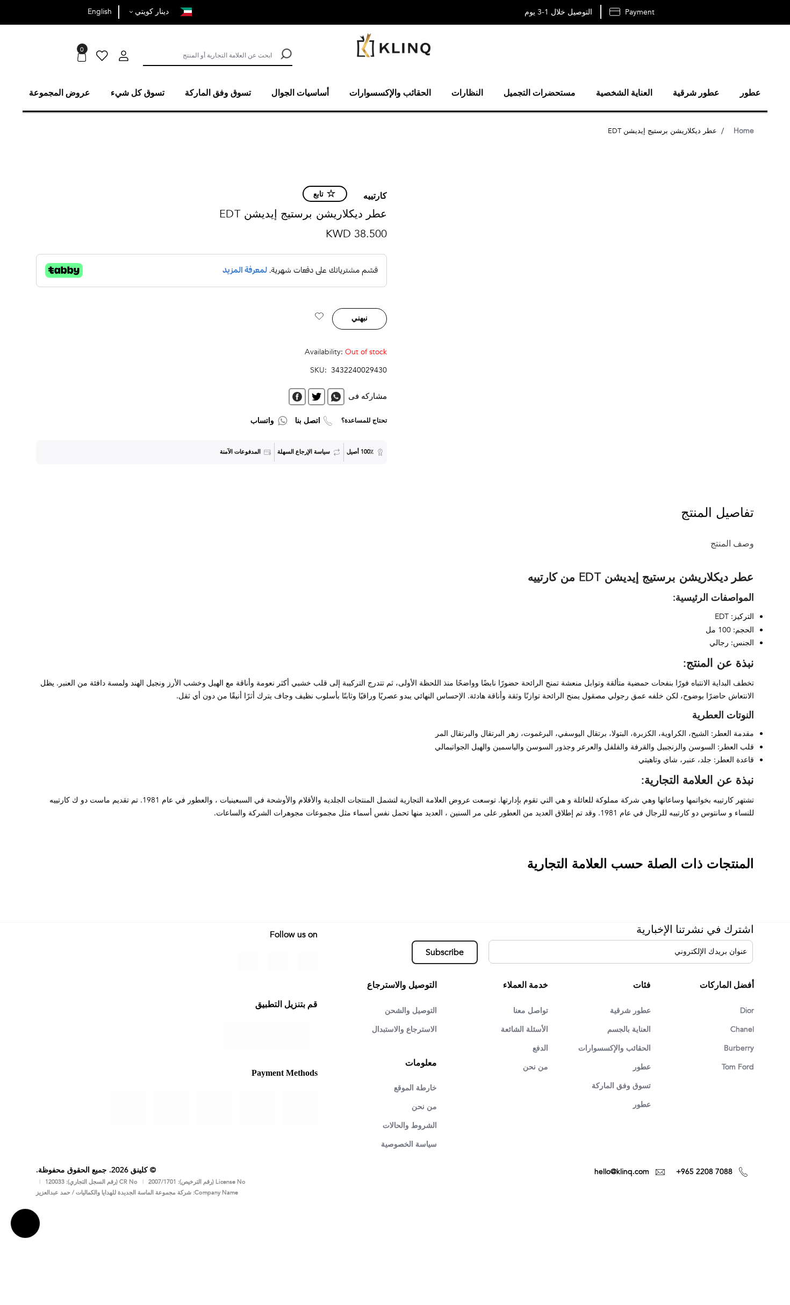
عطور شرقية (627, 1009)
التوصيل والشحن (407, 1009)
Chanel (740, 1028)
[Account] (123, 57)
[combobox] (207, 54)
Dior (746, 1009)
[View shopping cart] (81, 57)
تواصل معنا (528, 1009)
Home (744, 129)
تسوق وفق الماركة (618, 1086)
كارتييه (375, 194)
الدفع (539, 1048)
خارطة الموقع (412, 1087)
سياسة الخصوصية (405, 1145)
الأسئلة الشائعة (521, 1028)
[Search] (284, 54)
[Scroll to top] (25, 1225)
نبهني (359, 316)
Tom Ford (736, 1067)
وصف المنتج (728, 542)
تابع (318, 192)
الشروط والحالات (406, 1126)
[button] (319, 316)
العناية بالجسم (626, 1028)
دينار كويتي (151, 11)
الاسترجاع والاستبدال (400, 1028)
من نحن (534, 1067)
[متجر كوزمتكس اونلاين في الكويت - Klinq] (391, 46)
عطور (640, 1067)
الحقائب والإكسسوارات (610, 1048)
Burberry (737, 1048)
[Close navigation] (11, 10)
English (100, 11)
